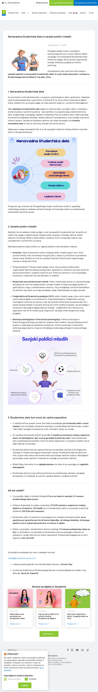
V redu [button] (24, 685)
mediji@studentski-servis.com (22, 558)
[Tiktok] (87, 650)
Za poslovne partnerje (86, 3)
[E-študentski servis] (4, 13)
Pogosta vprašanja (58, 13)
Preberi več (14, 624)
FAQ (70, 13)
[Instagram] (72, 650)
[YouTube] (77, 650)
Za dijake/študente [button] (63, 3)
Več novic (48, 634)
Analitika (32, 679)
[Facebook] (68, 650)
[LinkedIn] (82, 650)
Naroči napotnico (39, 13)
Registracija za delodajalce (55, 658)
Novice (83, 13)
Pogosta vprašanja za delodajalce (58, 662)
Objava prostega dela (53, 660)
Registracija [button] (42, 3)
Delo (23, 13)
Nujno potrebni (14, 679)
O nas (91, 13)
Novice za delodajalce (53, 664)
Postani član (13, 13)
